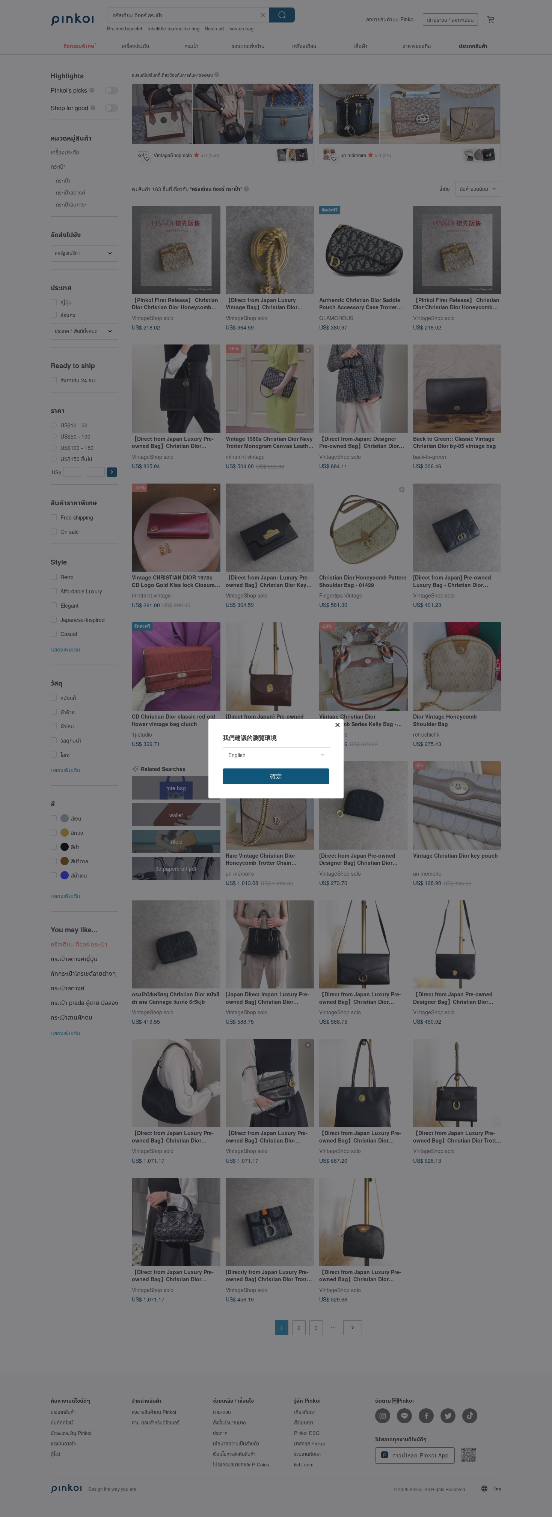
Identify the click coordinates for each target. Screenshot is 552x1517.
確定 (276, 776)
